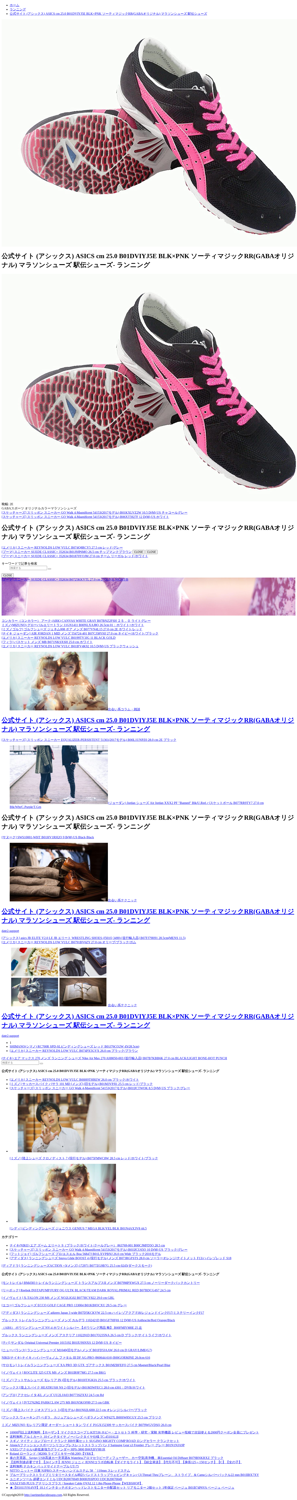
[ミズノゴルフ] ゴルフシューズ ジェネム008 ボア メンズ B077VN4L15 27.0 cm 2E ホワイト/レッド (72, 629)
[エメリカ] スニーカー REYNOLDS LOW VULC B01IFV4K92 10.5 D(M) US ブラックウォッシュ (70, 646)
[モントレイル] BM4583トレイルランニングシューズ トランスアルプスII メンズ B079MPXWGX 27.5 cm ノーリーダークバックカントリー (101, 1283)
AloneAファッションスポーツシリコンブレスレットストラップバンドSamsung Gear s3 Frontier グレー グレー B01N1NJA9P (97, 1445)
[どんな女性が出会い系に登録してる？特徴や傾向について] (152, 1193)
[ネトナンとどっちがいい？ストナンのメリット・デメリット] (152, 1123)
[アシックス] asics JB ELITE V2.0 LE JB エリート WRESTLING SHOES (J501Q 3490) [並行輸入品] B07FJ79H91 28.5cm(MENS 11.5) (93, 938)
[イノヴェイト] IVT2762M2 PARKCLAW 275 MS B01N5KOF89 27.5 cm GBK (56, 1402)
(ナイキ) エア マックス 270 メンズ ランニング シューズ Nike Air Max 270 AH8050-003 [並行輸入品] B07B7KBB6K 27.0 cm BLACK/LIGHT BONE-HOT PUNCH (114, 1058)
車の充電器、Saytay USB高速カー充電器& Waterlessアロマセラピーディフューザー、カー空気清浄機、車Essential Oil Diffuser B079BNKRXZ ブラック (116, 1458)
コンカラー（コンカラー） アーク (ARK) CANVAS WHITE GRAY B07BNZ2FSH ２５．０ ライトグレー (76, 620)
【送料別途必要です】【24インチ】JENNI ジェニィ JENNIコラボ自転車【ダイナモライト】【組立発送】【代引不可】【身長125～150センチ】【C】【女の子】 (126, 1462)
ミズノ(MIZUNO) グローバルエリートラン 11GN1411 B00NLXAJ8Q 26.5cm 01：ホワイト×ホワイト (73, 625)
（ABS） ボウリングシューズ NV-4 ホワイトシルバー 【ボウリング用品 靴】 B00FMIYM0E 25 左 (72, 1327)
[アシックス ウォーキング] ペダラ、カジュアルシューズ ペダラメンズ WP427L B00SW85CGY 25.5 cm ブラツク (81, 1417)
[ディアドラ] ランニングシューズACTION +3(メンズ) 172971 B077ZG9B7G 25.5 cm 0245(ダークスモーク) (77, 1265)
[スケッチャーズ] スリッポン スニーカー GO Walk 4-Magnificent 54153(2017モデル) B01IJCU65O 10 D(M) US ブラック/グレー (98, 1249)
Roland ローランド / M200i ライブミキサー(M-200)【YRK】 (52, 1453)
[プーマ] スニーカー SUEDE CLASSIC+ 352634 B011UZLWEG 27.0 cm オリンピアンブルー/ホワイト (73, 609)
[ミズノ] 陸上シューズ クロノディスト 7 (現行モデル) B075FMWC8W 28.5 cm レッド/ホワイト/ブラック (84, 1158)
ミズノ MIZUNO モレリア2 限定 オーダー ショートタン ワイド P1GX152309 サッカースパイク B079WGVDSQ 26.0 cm (86, 1425)
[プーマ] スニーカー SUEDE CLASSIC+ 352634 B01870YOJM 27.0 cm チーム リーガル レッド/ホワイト (75, 556)
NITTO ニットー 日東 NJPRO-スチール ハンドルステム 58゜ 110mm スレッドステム (70, 1470)
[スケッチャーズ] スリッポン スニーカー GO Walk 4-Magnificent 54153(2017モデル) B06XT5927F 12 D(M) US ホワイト (85, 517)
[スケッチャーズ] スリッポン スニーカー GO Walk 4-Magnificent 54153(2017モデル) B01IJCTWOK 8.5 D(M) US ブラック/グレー (100, 1088)
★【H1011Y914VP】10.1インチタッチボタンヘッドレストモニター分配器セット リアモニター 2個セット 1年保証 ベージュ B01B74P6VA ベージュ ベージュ (122, 1487)
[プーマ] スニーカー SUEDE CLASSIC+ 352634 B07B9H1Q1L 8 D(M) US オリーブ (60, 583)
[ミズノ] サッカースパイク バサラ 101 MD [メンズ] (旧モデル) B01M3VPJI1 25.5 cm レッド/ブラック (81, 1084)
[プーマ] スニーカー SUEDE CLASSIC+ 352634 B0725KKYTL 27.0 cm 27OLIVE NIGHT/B (65, 579)
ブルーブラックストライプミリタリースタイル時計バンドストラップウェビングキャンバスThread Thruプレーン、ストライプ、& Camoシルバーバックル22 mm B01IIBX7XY (134, 1475)
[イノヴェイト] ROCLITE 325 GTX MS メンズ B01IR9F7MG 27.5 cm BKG (54, 1372)
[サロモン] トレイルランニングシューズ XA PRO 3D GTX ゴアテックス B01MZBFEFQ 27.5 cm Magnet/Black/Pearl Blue (86, 1365)
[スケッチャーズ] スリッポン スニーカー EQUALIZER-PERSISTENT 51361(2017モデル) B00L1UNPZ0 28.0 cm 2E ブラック (89, 740)
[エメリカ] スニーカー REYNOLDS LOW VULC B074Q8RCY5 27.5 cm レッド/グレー (62, 547)
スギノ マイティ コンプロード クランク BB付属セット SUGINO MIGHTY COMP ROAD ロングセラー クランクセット (94, 1441)
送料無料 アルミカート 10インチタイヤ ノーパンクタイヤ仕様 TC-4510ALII (64, 1436)
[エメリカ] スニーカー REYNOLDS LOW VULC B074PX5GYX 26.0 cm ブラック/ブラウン (74, 1050)
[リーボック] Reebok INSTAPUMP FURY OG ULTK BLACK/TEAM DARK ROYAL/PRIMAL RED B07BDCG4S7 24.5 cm (86, 1290)
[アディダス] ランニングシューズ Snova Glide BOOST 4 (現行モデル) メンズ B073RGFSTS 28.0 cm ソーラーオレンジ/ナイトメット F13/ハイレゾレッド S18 (120, 1258)
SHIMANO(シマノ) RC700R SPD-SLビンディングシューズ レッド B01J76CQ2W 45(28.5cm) (74, 1046)
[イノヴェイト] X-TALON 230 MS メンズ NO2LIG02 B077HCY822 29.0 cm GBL (58, 1297)
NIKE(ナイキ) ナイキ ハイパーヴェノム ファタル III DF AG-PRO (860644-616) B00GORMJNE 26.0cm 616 (76, 1357)
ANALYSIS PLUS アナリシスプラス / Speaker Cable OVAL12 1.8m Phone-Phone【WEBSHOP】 (76, 1483)
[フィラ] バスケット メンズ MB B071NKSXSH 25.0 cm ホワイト (47, 642)
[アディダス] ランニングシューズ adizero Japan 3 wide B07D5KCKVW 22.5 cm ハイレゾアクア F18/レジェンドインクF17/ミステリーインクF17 (103, 1312)
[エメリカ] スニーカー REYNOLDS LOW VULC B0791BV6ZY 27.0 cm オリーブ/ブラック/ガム (69, 942)
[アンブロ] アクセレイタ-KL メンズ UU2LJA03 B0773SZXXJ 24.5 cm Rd (53, 1395)
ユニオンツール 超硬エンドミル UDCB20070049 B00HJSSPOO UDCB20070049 (66, 1479)
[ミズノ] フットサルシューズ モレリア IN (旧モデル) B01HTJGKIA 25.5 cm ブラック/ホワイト (69, 1380)
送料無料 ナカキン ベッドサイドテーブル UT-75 (44, 1466)
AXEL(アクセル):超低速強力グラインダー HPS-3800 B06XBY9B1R (57, 1449)
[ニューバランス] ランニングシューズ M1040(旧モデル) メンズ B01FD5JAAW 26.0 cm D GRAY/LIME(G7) (77, 1350)
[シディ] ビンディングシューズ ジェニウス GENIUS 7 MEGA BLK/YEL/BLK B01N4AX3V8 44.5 (78, 1228)
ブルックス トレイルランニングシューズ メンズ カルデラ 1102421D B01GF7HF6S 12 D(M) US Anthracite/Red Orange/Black (88, 1320)
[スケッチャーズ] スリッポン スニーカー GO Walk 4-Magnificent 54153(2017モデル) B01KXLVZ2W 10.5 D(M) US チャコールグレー (94, 512)
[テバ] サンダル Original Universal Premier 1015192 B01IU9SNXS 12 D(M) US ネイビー (62, 1342)
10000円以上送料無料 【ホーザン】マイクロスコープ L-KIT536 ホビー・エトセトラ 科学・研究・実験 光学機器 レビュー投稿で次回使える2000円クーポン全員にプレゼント (134, 1432)
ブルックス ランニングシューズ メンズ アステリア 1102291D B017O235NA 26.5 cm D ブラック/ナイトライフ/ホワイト (87, 1335)
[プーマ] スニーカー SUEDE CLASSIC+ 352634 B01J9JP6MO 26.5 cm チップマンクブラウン (67, 552)
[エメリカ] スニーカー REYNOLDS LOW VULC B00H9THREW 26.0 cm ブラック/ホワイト (74, 1079)
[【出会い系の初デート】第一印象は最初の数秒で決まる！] (59, 803)
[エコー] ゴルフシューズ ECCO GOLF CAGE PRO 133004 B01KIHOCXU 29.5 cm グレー (64, 1305)
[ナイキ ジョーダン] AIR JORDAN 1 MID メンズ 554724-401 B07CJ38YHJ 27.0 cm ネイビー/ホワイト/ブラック (80, 633)
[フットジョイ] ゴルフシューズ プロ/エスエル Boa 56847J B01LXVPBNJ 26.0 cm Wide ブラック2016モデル (85, 1254)
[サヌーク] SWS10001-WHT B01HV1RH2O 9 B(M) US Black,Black (48, 837)
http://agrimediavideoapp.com (43, 1495)
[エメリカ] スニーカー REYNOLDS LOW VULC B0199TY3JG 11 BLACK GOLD (59, 637)
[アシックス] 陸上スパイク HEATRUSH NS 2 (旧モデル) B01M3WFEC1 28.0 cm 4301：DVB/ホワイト (73, 1387)
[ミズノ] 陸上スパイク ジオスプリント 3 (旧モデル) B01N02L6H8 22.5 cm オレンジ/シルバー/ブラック (74, 1410)
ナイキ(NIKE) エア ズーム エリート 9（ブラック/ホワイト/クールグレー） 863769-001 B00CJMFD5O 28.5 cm (87, 1245)
